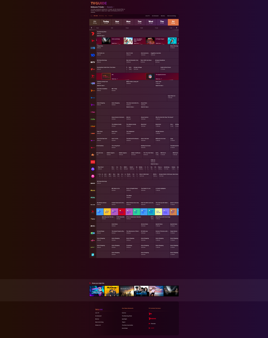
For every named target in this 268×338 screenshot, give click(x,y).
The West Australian (127, 325)
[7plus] (150, 314)
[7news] (152, 319)
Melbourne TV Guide (97, 7)
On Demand (155, 15)
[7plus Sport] (151, 328)
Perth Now (125, 328)
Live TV (147, 15)
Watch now (114, 43)
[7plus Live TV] (152, 323)
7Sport (123, 322)
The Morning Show (127, 316)
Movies (163, 15)
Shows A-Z (98, 325)
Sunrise (124, 312)
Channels (110, 7)
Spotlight (124, 319)
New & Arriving (171, 15)
